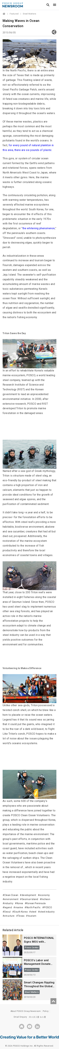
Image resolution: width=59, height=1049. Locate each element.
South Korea (21, 911)
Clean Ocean (11, 895)
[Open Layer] (54, 32)
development (29, 895)
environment (11, 899)
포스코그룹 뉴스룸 (37, 1017)
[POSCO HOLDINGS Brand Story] (29, 1037)
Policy (46, 1011)
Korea (20, 903)
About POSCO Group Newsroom (25, 1011)
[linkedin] (37, 1026)
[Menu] (55, 5)
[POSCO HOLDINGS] (21, 1026)
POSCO (48, 907)
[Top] (53, 1001)
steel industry (47, 911)
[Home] (4, 13)
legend (8, 907)
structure (9, 916)
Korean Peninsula (36, 903)
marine (19, 907)
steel (33, 911)
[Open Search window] (48, 5)
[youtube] (29, 1026)
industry (8, 903)
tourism (32, 916)
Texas (21, 916)
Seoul (7, 911)
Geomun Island (30, 899)
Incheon (45, 899)
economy (44, 895)
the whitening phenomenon (38, 228)
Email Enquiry (20, 1017)
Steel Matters (29, 13)
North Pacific (33, 907)
